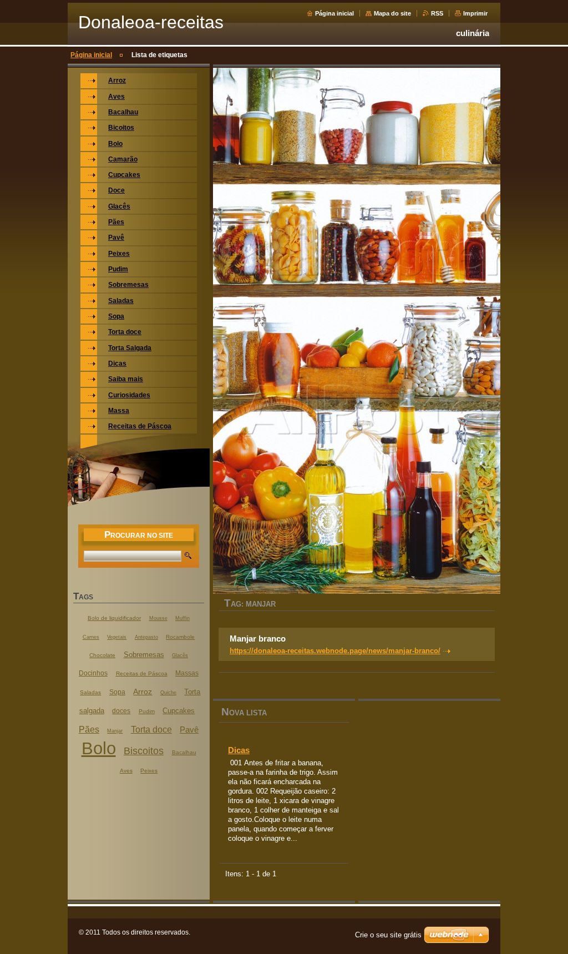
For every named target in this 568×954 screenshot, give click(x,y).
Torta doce (151, 729)
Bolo (99, 748)
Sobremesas (144, 655)
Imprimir (475, 13)
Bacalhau (184, 752)
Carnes (91, 637)
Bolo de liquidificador (114, 618)
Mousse (158, 618)
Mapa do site (392, 13)
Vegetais (116, 637)
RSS (437, 13)
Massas (187, 673)
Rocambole (180, 637)
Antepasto (146, 637)
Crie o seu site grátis (388, 935)
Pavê (189, 729)
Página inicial (334, 13)
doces (121, 711)
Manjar (115, 731)
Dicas (239, 750)
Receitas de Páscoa (142, 673)
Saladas (90, 692)
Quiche (168, 692)
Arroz (142, 691)
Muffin (182, 618)
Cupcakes (179, 711)
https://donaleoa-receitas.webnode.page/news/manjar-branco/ (335, 651)
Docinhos (93, 673)
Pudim (147, 711)
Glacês (180, 655)
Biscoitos (144, 750)
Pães (89, 729)
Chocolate (102, 655)
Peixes (149, 771)
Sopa (117, 692)
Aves (126, 771)
